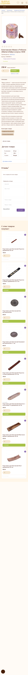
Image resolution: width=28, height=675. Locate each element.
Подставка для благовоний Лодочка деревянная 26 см (13, 249)
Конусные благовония (7, 134)
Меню (4, 6)
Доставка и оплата (7, 161)
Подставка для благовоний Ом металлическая (12, 311)
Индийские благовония (7, 131)
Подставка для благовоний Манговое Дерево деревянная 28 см (14, 435)
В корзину (14, 70)
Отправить (21, 210)
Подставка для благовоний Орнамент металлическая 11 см (14, 342)
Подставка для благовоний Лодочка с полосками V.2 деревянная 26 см (14, 404)
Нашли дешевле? (11, 67)
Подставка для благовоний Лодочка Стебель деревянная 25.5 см (13, 280)
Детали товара (6, 141)
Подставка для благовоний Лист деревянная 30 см (12, 466)
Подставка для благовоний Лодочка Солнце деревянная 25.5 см (13, 373)
